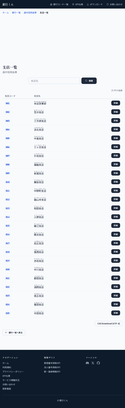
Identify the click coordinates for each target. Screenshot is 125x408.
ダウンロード (96, 4)
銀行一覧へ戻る (16, 332)
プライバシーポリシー (13, 371)
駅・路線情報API (52, 371)
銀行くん (8, 4)
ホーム (5, 12)
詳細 (116, 103)
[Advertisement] (62, 37)
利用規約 (6, 367)
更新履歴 (6, 388)
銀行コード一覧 (60, 4)
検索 (91, 80)
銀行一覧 (16, 12)
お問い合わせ (116, 4)
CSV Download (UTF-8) (108, 323)
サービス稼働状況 (11, 380)
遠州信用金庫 (30, 12)
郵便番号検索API (52, 362)
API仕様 (79, 4)
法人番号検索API (52, 367)
